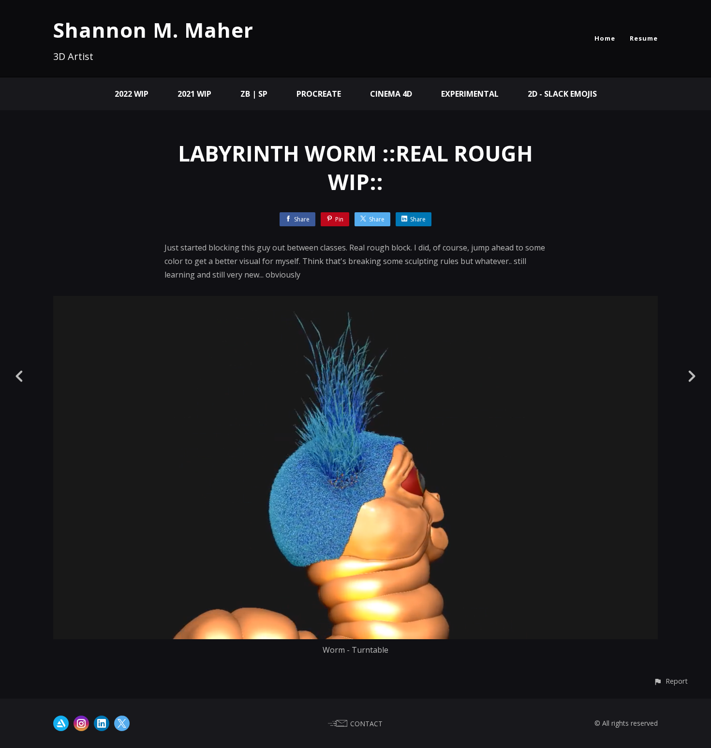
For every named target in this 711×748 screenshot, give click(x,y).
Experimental (470, 93)
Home (604, 38)
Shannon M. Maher (153, 30)
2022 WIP (131, 93)
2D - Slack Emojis (562, 93)
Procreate (318, 93)
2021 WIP (194, 93)
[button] (671, 681)
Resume (644, 38)
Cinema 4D (391, 93)
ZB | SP (253, 93)
